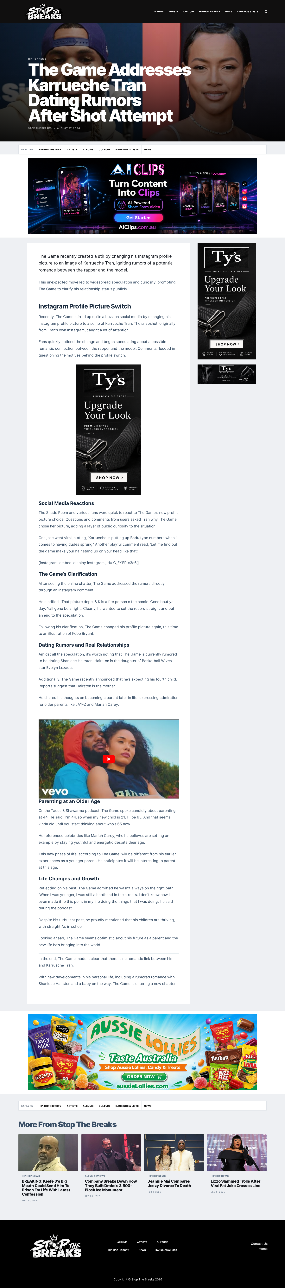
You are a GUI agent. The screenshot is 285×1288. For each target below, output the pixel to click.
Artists (173, 11)
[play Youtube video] (109, 758)
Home (263, 1249)
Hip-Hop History (209, 11)
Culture (188, 11)
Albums (159, 11)
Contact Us (259, 1244)
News (228, 11)
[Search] (266, 11)
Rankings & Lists (247, 11)
